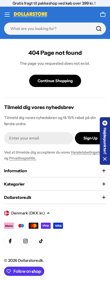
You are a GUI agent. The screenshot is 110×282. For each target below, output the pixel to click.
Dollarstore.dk (30, 260)
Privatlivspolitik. (22, 158)
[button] (105, 141)
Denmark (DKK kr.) (28, 213)
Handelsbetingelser (87, 152)
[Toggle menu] (7, 15)
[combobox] (55, 29)
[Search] (99, 29)
